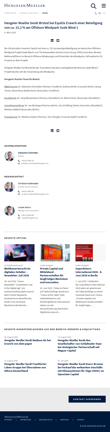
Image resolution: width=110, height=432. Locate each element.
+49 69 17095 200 (27, 191)
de (100, 13)
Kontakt (64, 420)
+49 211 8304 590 (27, 215)
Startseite (10, 13)
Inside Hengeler (46, 265)
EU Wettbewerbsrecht (13, 265)
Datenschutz (45, 420)
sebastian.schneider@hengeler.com (35, 163)
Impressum (25, 420)
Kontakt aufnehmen (87, 399)
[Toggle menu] (104, 6)
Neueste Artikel (15, 237)
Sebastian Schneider (28, 152)
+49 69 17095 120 (27, 160)
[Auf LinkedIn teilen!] (52, 41)
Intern (80, 420)
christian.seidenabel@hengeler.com (35, 194)
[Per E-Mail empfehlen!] (58, 41)
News (45, 13)
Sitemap (8, 420)
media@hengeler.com (29, 218)
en (104, 13)
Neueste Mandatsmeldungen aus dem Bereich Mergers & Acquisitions (52, 329)
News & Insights (29, 13)
